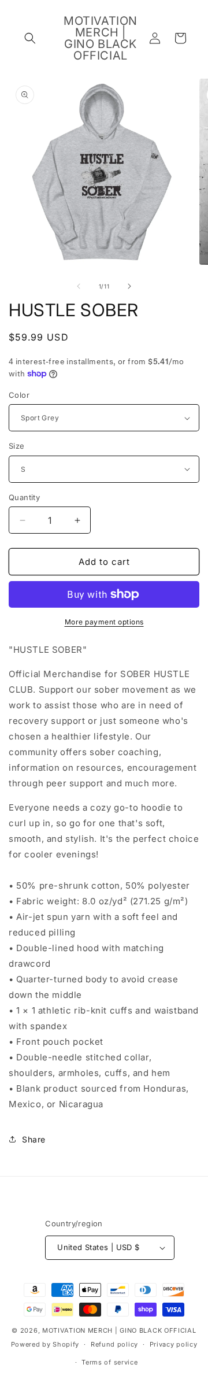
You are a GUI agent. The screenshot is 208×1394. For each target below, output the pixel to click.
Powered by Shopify (45, 1344)
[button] (30, 38)
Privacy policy (174, 1344)
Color (19, 395)
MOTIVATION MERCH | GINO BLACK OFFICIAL (119, 1330)
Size (17, 445)
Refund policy (114, 1344)
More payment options (104, 621)
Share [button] (34, 1139)
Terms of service (109, 1362)
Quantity (24, 497)
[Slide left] (78, 286)
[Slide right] (129, 286)
